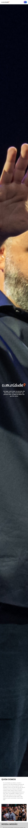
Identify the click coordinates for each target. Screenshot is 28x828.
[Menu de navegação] (25, 2)
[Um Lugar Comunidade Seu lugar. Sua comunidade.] (5, 2)
